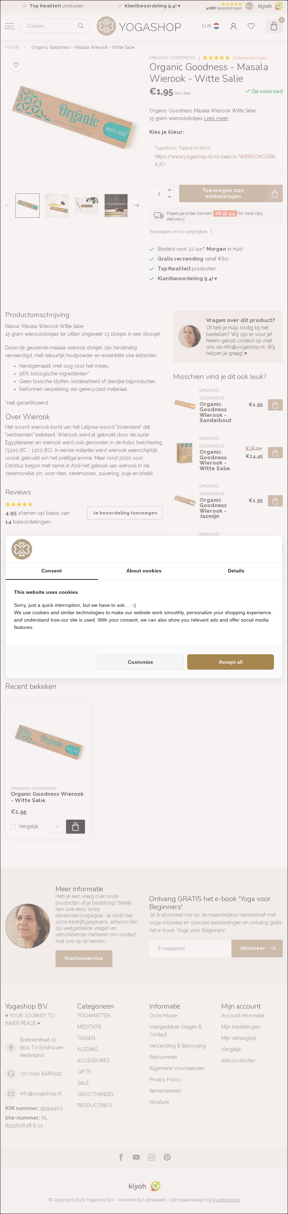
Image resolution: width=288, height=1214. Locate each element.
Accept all (231, 662)
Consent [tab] (51, 570)
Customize (140, 662)
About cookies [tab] (144, 570)
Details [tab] (236, 570)
